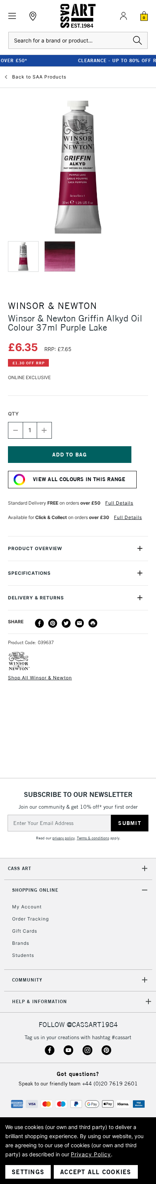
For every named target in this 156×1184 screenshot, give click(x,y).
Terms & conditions (93, 838)
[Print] (92, 623)
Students (23, 955)
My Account (27, 907)
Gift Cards (24, 931)
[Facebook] (39, 623)
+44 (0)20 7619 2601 (110, 1083)
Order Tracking (30, 919)
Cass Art (19, 868)
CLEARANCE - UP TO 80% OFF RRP (79, 60)
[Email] (79, 623)
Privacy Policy (91, 1154)
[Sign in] (123, 16)
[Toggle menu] (12, 16)
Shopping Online (35, 890)
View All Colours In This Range (79, 479)
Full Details (119, 502)
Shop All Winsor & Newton (40, 677)
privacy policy (63, 838)
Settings (28, 1172)
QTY (13, 414)
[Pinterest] (52, 623)
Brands (20, 943)
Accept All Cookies (95, 1172)
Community (27, 980)
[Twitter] (66, 623)
